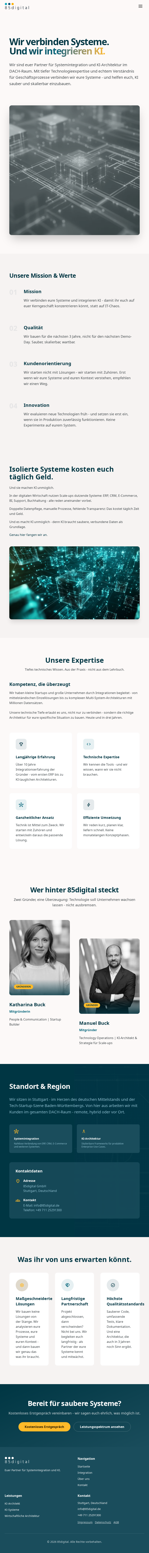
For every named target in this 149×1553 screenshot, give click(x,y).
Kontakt (82, 1485)
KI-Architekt (12, 1503)
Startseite (84, 1466)
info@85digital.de (46, 1205)
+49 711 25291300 (49, 1210)
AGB (116, 1522)
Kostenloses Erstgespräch (44, 1427)
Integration (85, 1472)
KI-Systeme (12, 1510)
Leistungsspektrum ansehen (102, 1427)
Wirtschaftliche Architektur (22, 1516)
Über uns (84, 1479)
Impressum (85, 1522)
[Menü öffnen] (140, 6)
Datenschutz (103, 1522)
